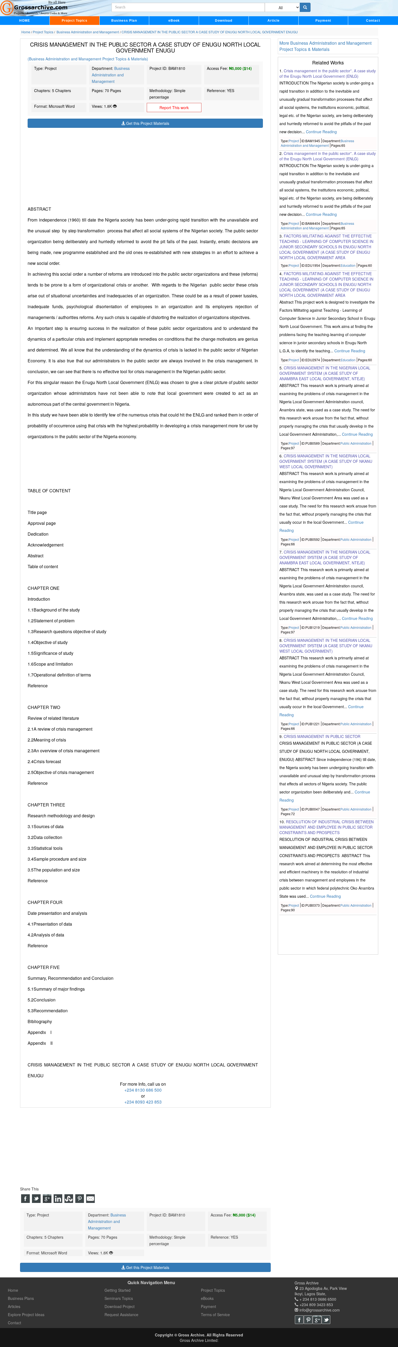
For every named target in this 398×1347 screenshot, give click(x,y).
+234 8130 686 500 (143, 1090)
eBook (174, 20)
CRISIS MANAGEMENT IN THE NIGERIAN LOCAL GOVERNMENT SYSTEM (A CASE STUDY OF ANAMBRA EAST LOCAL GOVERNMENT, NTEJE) (324, 373)
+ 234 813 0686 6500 (317, 1299)
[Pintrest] (308, 1319)
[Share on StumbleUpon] (68, 1198)
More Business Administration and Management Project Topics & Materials (325, 46)
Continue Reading (321, 131)
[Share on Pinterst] (79, 1198)
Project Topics (74, 20)
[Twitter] (326, 1319)
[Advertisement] (145, 166)
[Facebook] (299, 1319)
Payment (323, 20)
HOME (24, 20)
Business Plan (124, 20)
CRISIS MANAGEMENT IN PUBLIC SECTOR (322, 736)
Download (223, 20)
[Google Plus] (317, 1319)
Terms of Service (215, 1314)
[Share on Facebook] (25, 1198)
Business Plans (21, 1298)
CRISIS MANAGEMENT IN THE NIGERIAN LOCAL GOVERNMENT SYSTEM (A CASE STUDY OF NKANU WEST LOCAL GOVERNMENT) (325, 461)
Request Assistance (121, 1314)
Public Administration (355, 443)
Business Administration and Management (111, 75)
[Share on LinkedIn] (58, 1198)
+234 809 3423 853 (315, 1304)
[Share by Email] (90, 1198)
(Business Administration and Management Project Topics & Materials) (88, 58)
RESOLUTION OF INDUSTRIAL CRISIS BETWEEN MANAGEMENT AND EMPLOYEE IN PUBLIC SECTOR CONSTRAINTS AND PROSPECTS (326, 827)
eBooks (207, 1298)
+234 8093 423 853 (143, 1102)
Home (13, 1290)
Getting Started (118, 1290)
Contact (373, 20)
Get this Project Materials (147, 123)
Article (273, 20)
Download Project (120, 1306)
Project (294, 140)
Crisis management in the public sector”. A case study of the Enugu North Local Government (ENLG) (327, 73)
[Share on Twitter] (36, 1198)
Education (348, 265)
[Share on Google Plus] (47, 1198)
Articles (14, 1306)
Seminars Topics (119, 1298)
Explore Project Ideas (26, 1314)
